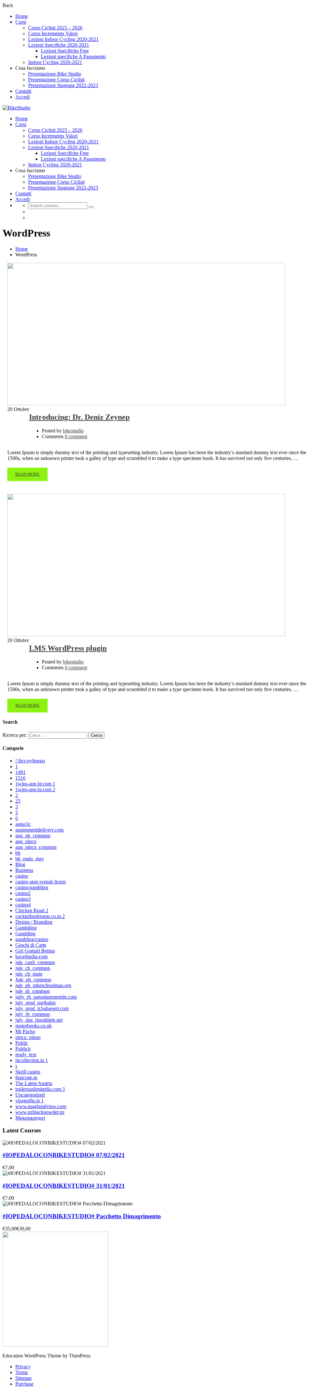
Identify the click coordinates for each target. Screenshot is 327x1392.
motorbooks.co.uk (33, 1025)
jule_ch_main (28, 974)
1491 (20, 772)
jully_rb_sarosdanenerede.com (46, 997)
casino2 (23, 893)
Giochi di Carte (30, 945)
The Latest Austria (33, 1083)
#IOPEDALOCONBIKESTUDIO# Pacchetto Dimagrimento (82, 1216)
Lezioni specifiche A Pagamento (73, 56)
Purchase (24, 1384)
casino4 (23, 904)
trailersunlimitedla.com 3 (40, 1089)
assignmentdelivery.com (39, 830)
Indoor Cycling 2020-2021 (55, 62)
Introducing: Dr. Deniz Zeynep (79, 417)
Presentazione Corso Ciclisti (56, 79)
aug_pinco (25, 841)
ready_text (25, 1054)
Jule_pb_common (33, 979)
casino (21, 876)
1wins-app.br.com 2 (35, 789)
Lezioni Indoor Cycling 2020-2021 (63, 39)
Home (21, 16)
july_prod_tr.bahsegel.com (42, 1008)
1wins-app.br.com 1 (35, 783)
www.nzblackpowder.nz (40, 1112)
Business (24, 870)
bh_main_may (29, 858)
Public (21, 1043)
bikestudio (73, 430)
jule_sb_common (32, 991)
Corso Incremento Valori (53, 33)
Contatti (23, 91)
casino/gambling (31, 887)
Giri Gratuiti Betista (35, 950)
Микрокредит (30, 1118)
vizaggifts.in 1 (29, 1100)
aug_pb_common (32, 835)
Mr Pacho (25, 1031)
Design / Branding (33, 922)
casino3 (23, 899)
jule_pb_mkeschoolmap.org (43, 985)
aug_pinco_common (36, 847)
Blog (20, 864)
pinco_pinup (28, 1037)
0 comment (76, 436)
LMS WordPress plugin (68, 648)
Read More (27, 474)
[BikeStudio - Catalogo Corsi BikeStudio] (16, 107)
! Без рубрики (30, 760)
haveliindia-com (31, 956)
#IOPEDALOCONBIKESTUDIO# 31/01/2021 (64, 1185)
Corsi (20, 22)
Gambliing (26, 927)
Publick (23, 1048)
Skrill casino (27, 1071)
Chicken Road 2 (31, 910)
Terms (21, 1372)
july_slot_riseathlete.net (39, 1020)
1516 (20, 778)
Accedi (22, 97)
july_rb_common (32, 1014)
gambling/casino (31, 939)
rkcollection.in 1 (31, 1060)
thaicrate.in (26, 1077)
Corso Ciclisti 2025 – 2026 (55, 27)
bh (17, 853)
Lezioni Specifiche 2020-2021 (58, 45)
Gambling (25, 933)
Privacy (23, 1366)
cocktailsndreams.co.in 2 (40, 916)
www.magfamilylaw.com (40, 1106)
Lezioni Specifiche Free (65, 50)
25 (17, 801)
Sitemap (23, 1378)
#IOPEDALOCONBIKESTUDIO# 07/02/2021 (64, 1155)
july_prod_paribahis (35, 1002)
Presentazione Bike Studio (54, 73)
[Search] (91, 207)
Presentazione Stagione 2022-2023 (63, 85)
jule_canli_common (35, 962)
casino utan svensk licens (40, 881)
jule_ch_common (32, 968)
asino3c (23, 824)
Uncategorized (30, 1095)
